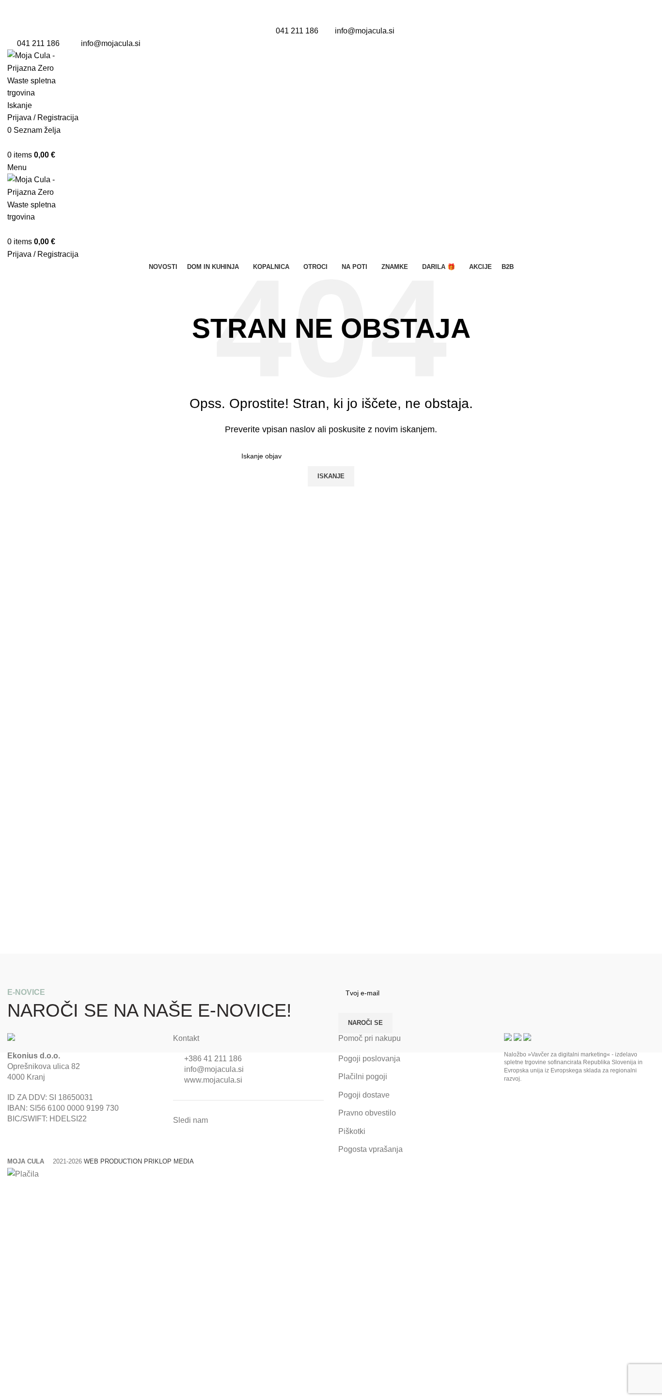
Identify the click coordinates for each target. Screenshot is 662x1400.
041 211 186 (297, 31)
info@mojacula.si (364, 31)
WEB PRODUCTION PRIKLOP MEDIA (139, 1161)
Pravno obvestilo (367, 1113)
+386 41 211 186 (213, 1058)
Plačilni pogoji (362, 1076)
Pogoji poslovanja (369, 1058)
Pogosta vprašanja (370, 1149)
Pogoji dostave (364, 1095)
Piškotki (351, 1131)
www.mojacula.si (213, 1080)
